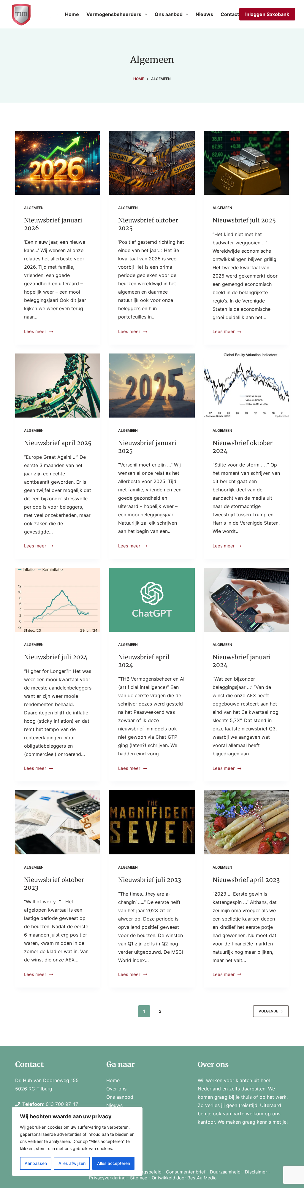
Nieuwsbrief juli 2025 (244, 220)
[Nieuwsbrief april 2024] (151, 600)
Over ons (116, 1089)
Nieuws (204, 14)
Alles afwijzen (72, 1163)
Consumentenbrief (185, 1172)
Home (72, 14)
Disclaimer (256, 1172)
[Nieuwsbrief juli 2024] (57, 600)
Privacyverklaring (107, 1178)
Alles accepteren (113, 1163)
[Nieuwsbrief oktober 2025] (151, 163)
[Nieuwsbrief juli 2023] (151, 822)
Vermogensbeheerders (113, 14)
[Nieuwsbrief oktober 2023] (57, 822)
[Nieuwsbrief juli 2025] (246, 163)
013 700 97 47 (62, 1104)
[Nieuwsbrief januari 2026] (57, 163)
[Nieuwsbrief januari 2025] (151, 385)
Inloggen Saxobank (267, 14)
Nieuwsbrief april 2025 (57, 443)
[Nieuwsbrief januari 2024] (246, 600)
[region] (77, 1141)
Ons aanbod (169, 14)
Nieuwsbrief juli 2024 (56, 657)
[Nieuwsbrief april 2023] (246, 822)
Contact (230, 14)
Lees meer (36, 332)
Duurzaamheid (225, 1172)
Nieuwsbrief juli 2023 (149, 879)
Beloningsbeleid (144, 1172)
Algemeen (34, 208)
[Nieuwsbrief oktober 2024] (246, 385)
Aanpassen (36, 1163)
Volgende (268, 1011)
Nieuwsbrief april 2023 (246, 879)
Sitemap (138, 1178)
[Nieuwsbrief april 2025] (57, 385)
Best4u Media (201, 1178)
